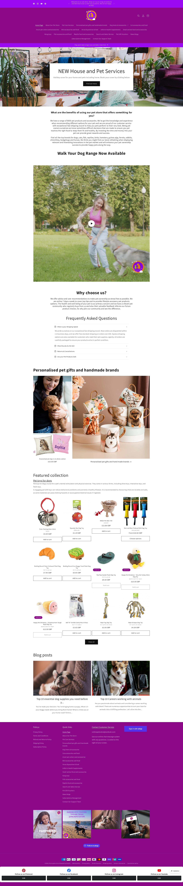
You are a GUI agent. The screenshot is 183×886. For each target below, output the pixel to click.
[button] (119, 25)
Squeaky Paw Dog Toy (77, 528)
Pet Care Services (68, 739)
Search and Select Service (71, 787)
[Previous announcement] (69, 4)
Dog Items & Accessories (71, 750)
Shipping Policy (38, 743)
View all (92, 642)
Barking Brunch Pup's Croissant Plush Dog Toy (47, 567)
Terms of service (96, 863)
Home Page (66, 732)
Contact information (119, 863)
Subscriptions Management (72, 798)
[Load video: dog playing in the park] (91, 223)
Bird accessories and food (71, 761)
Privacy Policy (37, 732)
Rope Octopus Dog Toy (135, 622)
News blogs (66, 794)
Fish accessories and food (71, 779)
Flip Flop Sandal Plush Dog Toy (106, 575)
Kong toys (66, 776)
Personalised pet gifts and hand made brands (110, 461)
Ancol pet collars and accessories (74, 757)
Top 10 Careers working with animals (120, 699)
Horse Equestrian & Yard (71, 764)
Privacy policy (86, 863)
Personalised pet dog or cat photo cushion (52, 459)
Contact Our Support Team (72, 802)
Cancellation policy (132, 863)
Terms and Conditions (40, 736)
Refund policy (76, 863)
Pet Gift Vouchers (68, 791)
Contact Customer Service (103, 727)
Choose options (135, 539)
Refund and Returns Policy (42, 739)
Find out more (91, 84)
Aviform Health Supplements (72, 768)
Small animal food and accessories (74, 772)
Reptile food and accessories (72, 783)
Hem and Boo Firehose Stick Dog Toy (135, 528)
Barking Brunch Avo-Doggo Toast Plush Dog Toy (77, 567)
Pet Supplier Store (54, 863)
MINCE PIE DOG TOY (106, 521)
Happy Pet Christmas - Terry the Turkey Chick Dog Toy (135, 576)
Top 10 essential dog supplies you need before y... (62, 700)
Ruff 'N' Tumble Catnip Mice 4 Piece (77, 622)
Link (23, 878)
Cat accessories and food (71, 753)
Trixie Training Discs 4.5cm (47, 529)
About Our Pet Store (69, 736)
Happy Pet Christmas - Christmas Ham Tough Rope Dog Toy (47, 623)
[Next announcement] (114, 4)
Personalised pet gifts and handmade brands (75, 744)
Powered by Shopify (65, 863)
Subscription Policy (39, 747)
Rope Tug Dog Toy (106, 622)
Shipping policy (107, 863)
